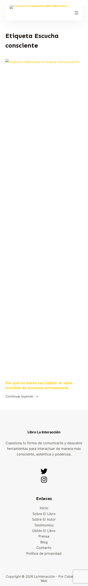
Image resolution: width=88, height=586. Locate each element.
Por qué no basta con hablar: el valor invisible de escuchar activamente (39, 385)
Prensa (43, 536)
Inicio (44, 508)
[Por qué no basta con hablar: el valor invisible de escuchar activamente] (44, 220)
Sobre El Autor (44, 519)
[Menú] (76, 13)
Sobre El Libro (44, 514)
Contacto (43, 547)
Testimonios (44, 525)
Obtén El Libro (44, 531)
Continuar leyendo (19, 396)
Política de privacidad (44, 553)
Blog (44, 542)
